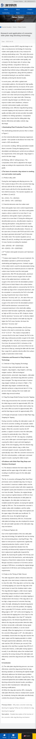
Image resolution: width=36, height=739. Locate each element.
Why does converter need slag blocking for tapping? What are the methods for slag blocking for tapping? (18, 708)
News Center (22, 27)
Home (6, 9)
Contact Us (30, 13)
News (18, 13)
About (18, 9)
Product (30, 9)
